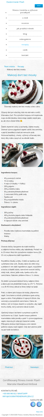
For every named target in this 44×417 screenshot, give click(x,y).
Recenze (25, 23)
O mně (25, 18)
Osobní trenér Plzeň (15, 2)
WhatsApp (22, 394)
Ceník (25, 50)
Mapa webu (39, 411)
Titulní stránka (9, 67)
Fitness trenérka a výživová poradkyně (25, 11)
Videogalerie (25, 39)
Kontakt (25, 55)
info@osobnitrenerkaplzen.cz (18, 396)
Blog (25, 34)
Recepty (25, 44)
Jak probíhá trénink (25, 28)
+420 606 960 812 (9, 394)
